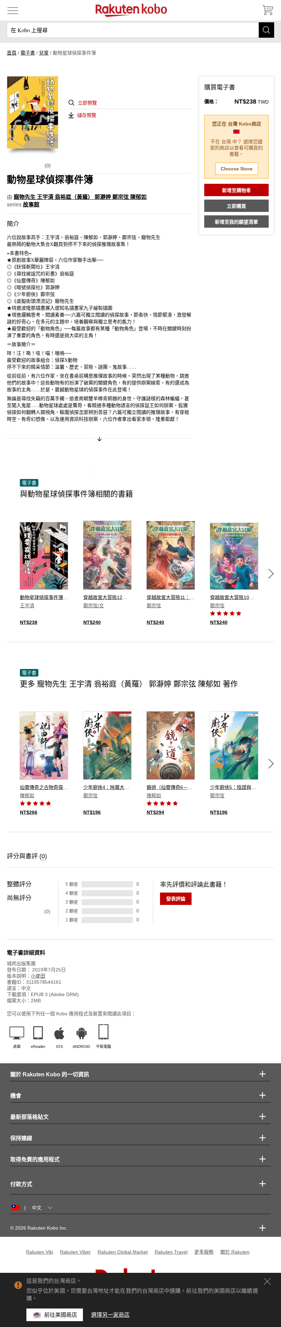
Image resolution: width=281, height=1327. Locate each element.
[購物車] (267, 10)
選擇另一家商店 (110, 1315)
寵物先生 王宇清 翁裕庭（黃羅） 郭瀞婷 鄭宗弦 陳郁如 (80, 197)
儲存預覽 (86, 115)
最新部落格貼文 (29, 1117)
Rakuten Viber (75, 1252)
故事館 (31, 204)
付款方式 (21, 1184)
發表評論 (175, 898)
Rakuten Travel (171, 1252)
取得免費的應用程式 (35, 1159)
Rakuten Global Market (123, 1252)
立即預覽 (87, 103)
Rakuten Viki (39, 1252)
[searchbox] (140, 30)
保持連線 (21, 1138)
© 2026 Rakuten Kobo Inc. (39, 1228)
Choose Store (237, 168)
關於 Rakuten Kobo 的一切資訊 (49, 1074)
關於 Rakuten (234, 1252)
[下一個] (271, 574)
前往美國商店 (60, 1315)
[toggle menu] (13, 10)
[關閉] (267, 1281)
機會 (15, 1096)
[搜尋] (266, 30)
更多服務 (203, 1252)
